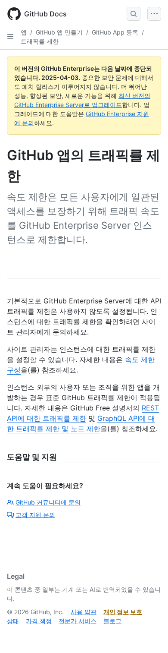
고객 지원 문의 (35, 514)
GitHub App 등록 (115, 32)
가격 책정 (39, 621)
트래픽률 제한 (40, 41)
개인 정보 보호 (122, 611)
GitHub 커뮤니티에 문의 (48, 502)
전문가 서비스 (77, 621)
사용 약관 (83, 611)
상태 (13, 621)
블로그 (112, 621)
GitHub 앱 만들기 (59, 32)
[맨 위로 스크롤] (149, 634)
